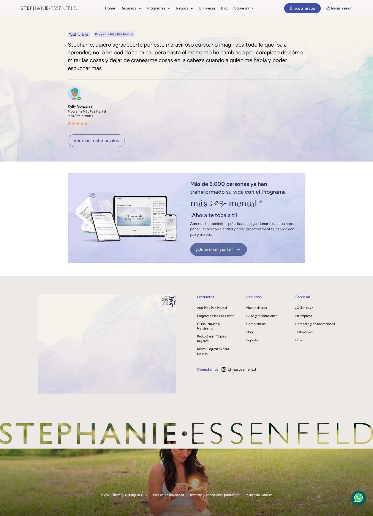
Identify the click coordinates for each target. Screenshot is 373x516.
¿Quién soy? (304, 308)
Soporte (252, 340)
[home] (49, 8)
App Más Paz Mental (212, 308)
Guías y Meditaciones (261, 316)
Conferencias (256, 324)
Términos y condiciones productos (214, 495)
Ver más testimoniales (96, 140)
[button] (131, 8)
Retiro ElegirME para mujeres (212, 338)
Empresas (207, 8)
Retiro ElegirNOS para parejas (213, 351)
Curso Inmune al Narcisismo (208, 326)
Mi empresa (303, 316)
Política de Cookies (258, 495)
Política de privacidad (168, 495)
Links (298, 340)
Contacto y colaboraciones (315, 324)
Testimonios (304, 332)
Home (110, 8)
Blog (225, 8)
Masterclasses (256, 308)
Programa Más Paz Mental (216, 316)
